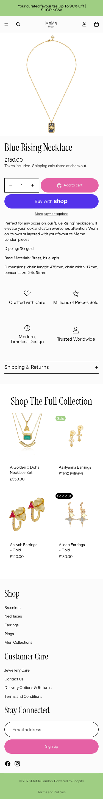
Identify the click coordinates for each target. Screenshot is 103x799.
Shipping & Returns (26, 367)
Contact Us (14, 679)
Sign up (51, 746)
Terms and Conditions (23, 696)
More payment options (51, 214)
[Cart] (96, 24)
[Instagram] (17, 763)
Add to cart (72, 185)
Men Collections (18, 642)
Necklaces (13, 616)
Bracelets (12, 607)
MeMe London (42, 781)
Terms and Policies (51, 792)
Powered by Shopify (69, 781)
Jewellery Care (17, 670)
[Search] (18, 24)
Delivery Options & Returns (28, 687)
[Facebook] (7, 763)
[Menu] (6, 24)
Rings (9, 633)
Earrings (11, 624)
